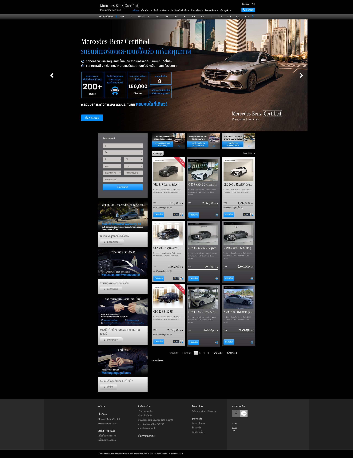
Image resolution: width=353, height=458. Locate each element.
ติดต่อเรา (249, 10)
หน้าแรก (136, 10)
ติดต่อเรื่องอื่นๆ (198, 432)
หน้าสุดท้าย (231, 353)
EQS (202, 16)
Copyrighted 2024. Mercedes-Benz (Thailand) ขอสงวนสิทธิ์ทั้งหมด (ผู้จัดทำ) (124, 453)
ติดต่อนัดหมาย (112, 340)
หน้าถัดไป (217, 353)
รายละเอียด (159, 214)
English (245, 3)
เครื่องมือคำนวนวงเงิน (107, 440)
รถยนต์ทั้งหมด (158, 360)
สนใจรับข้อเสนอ (113, 242)
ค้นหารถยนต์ (122, 187)
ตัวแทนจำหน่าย (197, 10)
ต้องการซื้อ (196, 427)
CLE (166, 16)
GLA (220, 16)
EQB (193, 16)
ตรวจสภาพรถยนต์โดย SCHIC (151, 424)
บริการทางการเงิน (145, 411)
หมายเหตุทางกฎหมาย (176, 453)
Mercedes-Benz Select (107, 423)
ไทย (253, 3)
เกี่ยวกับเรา (146, 10)
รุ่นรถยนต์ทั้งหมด (106, 16)
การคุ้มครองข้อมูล (161, 453)
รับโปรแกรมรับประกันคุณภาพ (204, 411)
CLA (158, 16)
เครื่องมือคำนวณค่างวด (107, 435)
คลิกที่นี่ (110, 387)
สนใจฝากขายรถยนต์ (146, 428)
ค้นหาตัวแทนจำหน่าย (147, 436)
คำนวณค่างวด (112, 289)
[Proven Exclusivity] (120, 3)
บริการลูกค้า (225, 10)
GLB (229, 16)
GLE (247, 16)
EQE (122, 16)
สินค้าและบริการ (160, 10)
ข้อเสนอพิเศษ (211, 10)
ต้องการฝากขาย (198, 423)
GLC (238, 16)
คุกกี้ (151, 453)
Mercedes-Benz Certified (109, 419)
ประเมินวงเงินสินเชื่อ (179, 10)
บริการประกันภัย (145, 415)
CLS (175, 16)
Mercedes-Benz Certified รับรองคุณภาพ (155, 420)
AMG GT (141, 16)
